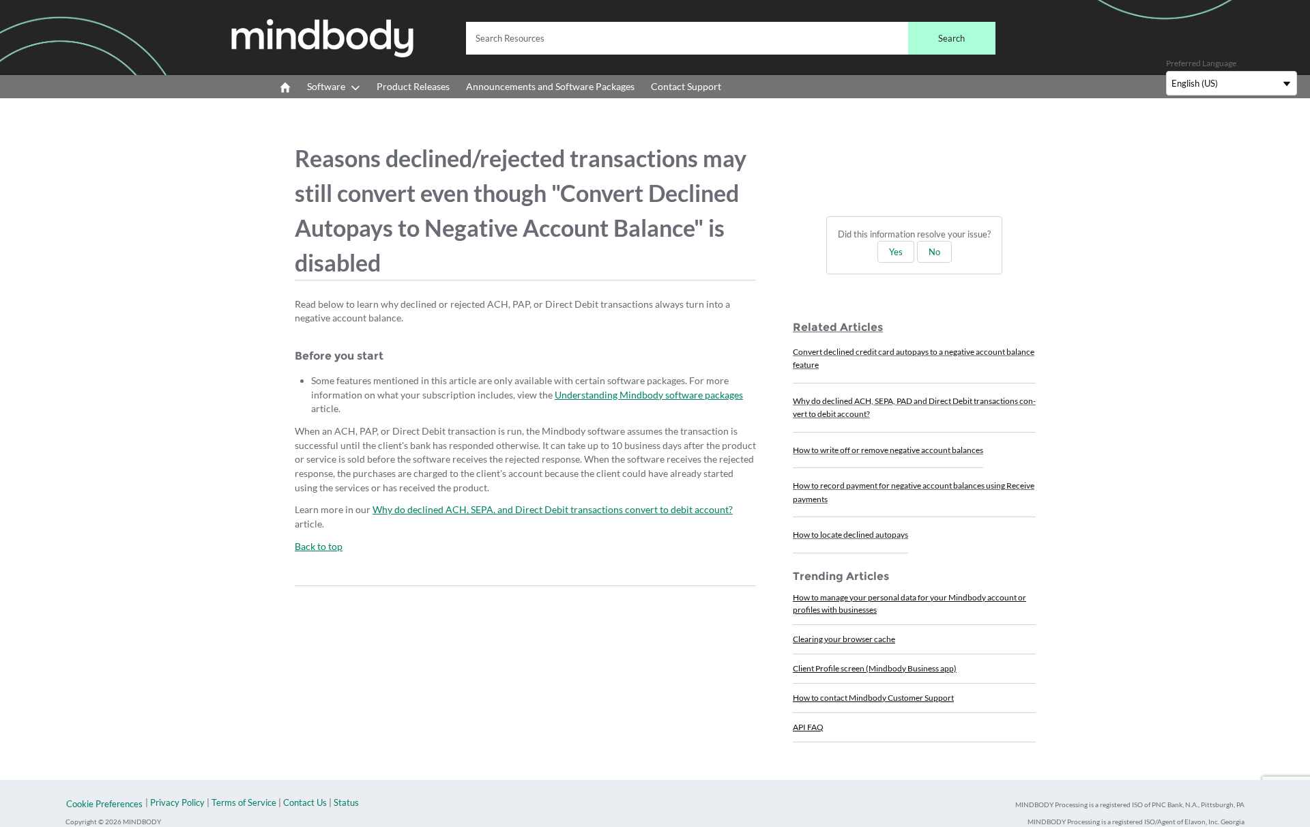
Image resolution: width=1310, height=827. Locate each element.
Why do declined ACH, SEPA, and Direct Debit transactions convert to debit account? (553, 509)
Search (951, 38)
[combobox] (730, 38)
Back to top (319, 546)
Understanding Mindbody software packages (649, 395)
